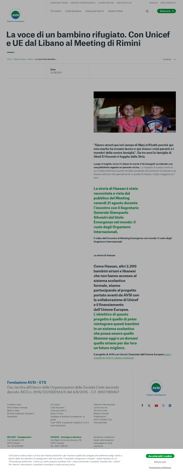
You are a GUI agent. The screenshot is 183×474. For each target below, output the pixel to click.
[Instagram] (163, 406)
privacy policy (68, 464)
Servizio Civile (124, 3)
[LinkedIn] (170, 406)
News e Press (115, 10)
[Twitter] (149, 406)
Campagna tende (59, 3)
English (153, 3)
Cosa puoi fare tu (94, 10)
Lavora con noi (106, 3)
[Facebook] (142, 406)
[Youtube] (156, 406)
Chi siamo (55, 10)
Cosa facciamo (73, 10)
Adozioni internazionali (83, 3)
